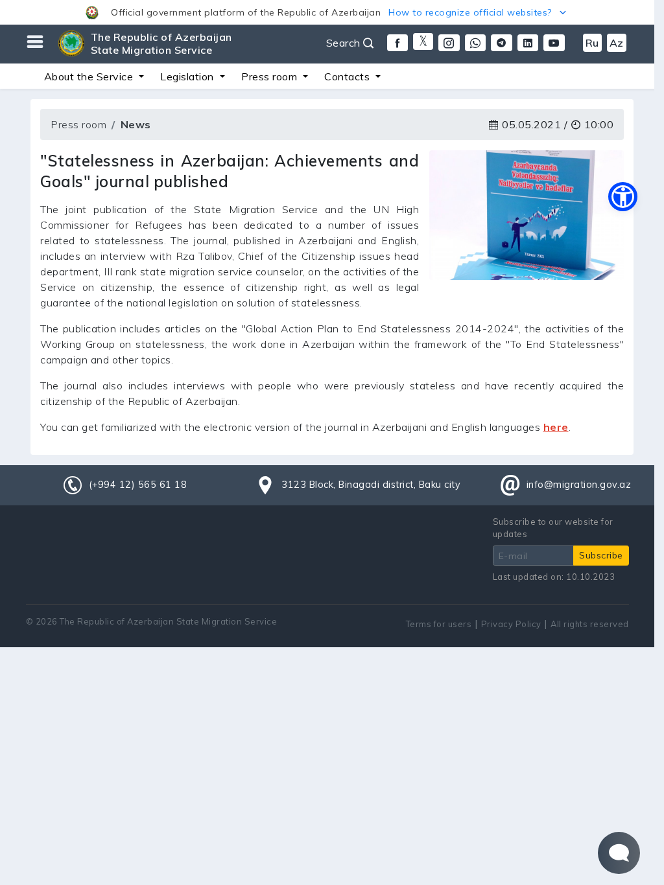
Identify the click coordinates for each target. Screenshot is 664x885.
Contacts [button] (348, 76)
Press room (78, 124)
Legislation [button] (188, 76)
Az (617, 42)
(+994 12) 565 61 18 (138, 484)
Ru (592, 42)
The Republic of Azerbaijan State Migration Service (161, 43)
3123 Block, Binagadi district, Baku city (370, 484)
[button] (327, 12)
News (136, 124)
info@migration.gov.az (579, 484)
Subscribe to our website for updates (553, 527)
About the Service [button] (90, 76)
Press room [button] (270, 76)
